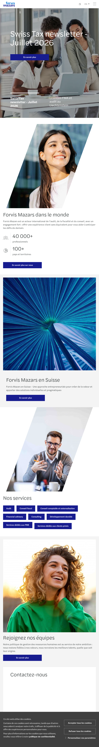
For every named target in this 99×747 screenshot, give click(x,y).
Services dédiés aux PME (17, 524)
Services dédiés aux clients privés (53, 525)
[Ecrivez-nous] (80, 696)
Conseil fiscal (26, 508)
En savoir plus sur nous (22, 264)
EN (86, 3)
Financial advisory (14, 516)
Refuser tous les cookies (80, 731)
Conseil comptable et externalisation (57, 508)
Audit (8, 508)
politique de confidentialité (42, 736)
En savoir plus (29, 57)
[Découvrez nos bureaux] (60, 696)
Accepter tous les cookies (80, 722)
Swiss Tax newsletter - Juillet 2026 (49, 38)
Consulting (36, 516)
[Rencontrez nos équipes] (39, 696)
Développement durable (61, 516)
